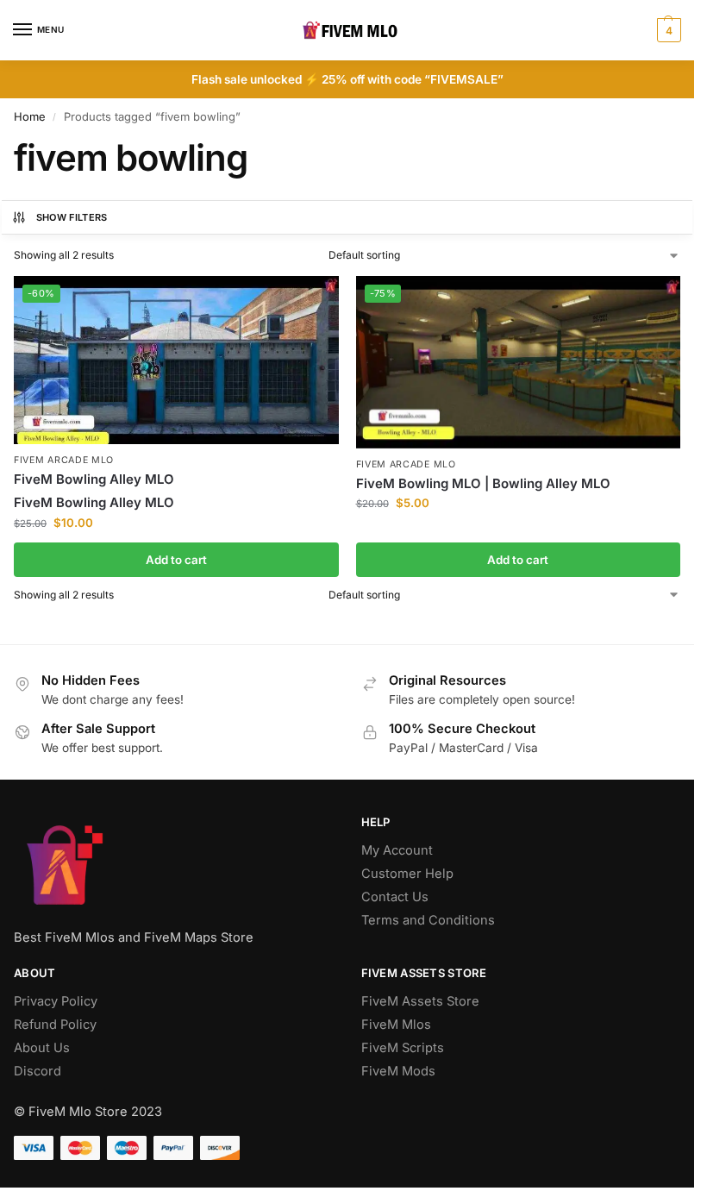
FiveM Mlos (396, 1024)
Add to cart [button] (176, 560)
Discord (37, 1071)
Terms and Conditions (428, 920)
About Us (42, 1048)
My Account (397, 850)
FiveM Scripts (402, 1048)
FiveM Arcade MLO (64, 460)
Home (30, 116)
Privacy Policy (55, 1001)
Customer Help (407, 873)
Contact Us (395, 897)
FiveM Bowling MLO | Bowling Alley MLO (483, 483)
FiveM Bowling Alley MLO (94, 479)
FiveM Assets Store (420, 1001)
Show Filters (72, 217)
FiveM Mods (398, 1071)
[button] (667, 30)
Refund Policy (55, 1024)
